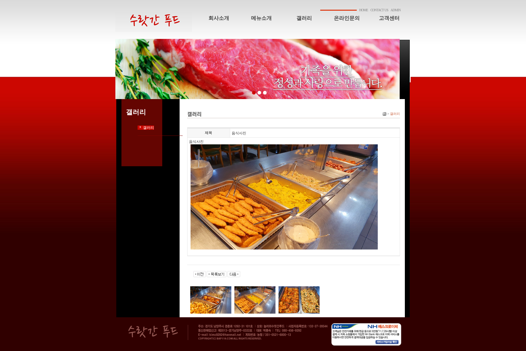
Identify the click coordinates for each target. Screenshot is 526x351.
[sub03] (265, 93)
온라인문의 (347, 18)
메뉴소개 (261, 18)
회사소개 (219, 18)
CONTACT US (379, 10)
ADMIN (396, 10)
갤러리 (304, 18)
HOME (363, 10)
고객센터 (389, 18)
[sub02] (259, 93)
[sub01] (254, 93)
